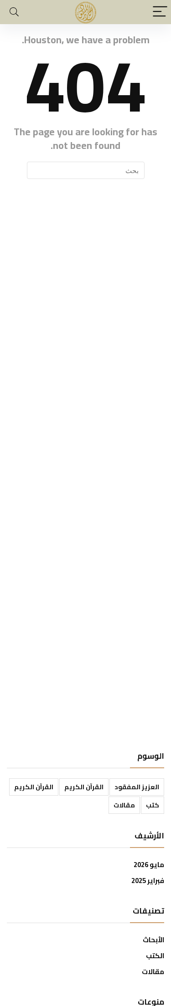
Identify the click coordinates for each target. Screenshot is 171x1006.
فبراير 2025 (147, 880)
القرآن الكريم (84, 787)
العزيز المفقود (136, 787)
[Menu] (160, 12)
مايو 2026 (149, 864)
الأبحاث (153, 939)
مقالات (124, 805)
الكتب (155, 955)
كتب (152, 805)
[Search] (14, 12)
